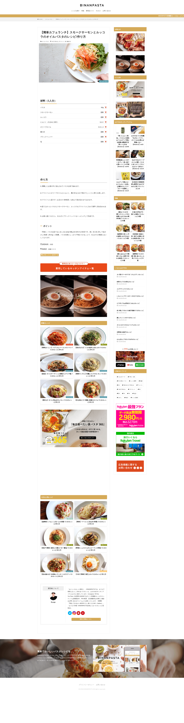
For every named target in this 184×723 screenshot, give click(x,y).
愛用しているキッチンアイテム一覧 (75, 266)
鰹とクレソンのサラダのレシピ (126, 317)
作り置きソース (122, 381)
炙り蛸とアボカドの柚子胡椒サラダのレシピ (130, 310)
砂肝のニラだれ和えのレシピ (125, 281)
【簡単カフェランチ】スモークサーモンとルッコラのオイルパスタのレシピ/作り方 (76, 19)
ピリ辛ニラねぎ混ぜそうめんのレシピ (128, 303)
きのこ (120, 397)
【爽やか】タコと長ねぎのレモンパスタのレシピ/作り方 (57, 401)
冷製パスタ (70, 518)
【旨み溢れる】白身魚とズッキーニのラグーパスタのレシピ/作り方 (57, 575)
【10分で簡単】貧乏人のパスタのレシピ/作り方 (90, 574)
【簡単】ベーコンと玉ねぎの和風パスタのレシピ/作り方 (91, 523)
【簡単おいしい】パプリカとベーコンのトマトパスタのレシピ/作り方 (57, 349)
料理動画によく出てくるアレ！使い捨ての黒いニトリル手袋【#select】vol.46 (122, 163)
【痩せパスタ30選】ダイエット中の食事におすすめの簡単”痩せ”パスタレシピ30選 (122, 216)
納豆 (127, 397)
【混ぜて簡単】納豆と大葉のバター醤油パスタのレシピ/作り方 (57, 549)
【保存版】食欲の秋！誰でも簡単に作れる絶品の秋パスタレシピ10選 (137, 237)
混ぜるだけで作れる (129, 385)
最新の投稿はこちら (86, 619)
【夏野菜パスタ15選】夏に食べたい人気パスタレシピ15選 (137, 257)
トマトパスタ (69, 344)
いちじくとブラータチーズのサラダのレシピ (130, 296)
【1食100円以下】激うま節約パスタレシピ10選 (137, 214)
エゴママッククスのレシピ (125, 289)
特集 (82, 11)
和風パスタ (103, 344)
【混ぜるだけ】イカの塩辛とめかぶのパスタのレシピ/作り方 (90, 349)
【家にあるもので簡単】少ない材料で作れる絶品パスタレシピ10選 (122, 257)
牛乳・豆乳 (132, 377)
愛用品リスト (90, 11)
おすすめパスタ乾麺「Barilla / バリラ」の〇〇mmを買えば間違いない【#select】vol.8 (137, 140)
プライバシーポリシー (86, 685)
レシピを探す (75, 11)
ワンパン (140, 385)
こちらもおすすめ (121, 268)
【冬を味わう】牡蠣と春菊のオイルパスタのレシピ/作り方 (90, 401)
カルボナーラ (121, 377)
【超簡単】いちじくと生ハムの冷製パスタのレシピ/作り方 (57, 523)
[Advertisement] (73, 158)
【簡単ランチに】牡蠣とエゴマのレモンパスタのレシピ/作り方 (90, 375)
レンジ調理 (133, 381)
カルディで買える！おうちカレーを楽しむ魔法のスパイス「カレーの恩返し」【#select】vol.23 (122, 186)
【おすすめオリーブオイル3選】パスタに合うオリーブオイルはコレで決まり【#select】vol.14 (137, 164)
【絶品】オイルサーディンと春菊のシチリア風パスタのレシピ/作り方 (57, 375)
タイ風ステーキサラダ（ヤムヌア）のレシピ (130, 274)
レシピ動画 (135, 397)
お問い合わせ (107, 11)
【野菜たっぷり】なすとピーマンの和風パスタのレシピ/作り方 (90, 549)
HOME (41, 19)
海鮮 (68, 41)
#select (98, 11)
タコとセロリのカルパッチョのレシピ (128, 325)
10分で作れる (54, 41)
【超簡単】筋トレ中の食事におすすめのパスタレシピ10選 (122, 236)
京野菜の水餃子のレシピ (124, 332)
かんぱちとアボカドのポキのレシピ (127, 339)
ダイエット (62, 41)
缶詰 (135, 393)
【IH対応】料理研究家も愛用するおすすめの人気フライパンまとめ (137, 185)
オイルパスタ (48, 19)
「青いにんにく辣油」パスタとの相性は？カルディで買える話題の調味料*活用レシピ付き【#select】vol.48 (122, 141)
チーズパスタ (103, 571)
